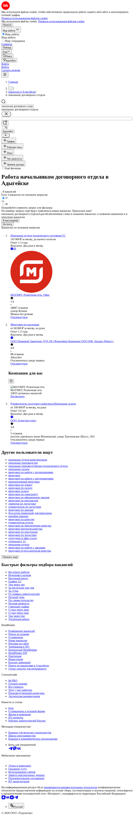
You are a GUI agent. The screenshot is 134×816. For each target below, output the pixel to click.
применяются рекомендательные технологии (70, 787)
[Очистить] (6, 114)
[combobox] (17, 106)
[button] (5, 63)
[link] (7, 56)
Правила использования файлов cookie (61, 21)
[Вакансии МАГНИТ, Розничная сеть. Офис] (70, 272)
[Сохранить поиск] (4, 123)
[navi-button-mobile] (4, 75)
